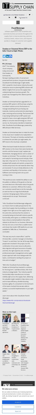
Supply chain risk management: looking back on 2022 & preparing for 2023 (6, 359)
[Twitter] (30, 14)
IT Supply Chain (7, 375)
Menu (18, 22)
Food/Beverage (28, 375)
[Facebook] (16, 17)
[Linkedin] (7, 56)
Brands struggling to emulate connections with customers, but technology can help (16, 360)
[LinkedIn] (10, 17)
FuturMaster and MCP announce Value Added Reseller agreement (6, 328)
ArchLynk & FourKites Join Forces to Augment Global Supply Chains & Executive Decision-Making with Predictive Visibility (25, 332)
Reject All (18, 411)
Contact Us (24, 18)
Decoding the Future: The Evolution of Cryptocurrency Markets (16, 327)
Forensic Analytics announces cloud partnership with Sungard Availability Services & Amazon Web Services (24, 362)
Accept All (18, 402)
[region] (18, 400)
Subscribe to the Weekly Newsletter (15, 15)
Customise (18, 407)
